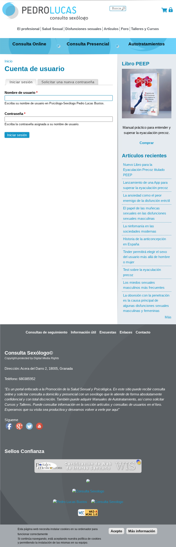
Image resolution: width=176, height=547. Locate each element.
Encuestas (107, 332)
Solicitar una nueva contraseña (67, 82)
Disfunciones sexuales (83, 29)
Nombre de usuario (21, 92)
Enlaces (126, 332)
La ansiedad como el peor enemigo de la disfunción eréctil (146, 197)
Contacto (143, 332)
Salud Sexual (52, 29)
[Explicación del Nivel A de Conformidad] (88, 515)
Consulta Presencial (88, 43)
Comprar (147, 143)
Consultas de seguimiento (46, 332)
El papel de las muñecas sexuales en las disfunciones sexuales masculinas (144, 213)
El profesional (28, 29)
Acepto (116, 531)
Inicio (8, 61)
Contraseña (15, 114)
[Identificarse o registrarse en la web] (171, 10)
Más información (141, 531)
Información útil (83, 332)
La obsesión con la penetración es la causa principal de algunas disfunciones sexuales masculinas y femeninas (146, 303)
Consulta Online (29, 43)
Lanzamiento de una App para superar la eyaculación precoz (145, 184)
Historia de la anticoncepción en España (144, 241)
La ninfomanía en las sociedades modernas (139, 228)
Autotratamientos (146, 43)
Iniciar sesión (23, 82)
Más (168, 317)
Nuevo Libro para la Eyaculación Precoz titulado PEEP (144, 170)
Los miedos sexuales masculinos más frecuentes (144, 284)
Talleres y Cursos (145, 29)
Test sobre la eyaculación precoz (142, 272)
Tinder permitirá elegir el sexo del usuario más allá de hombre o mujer (146, 257)
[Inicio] (45, 19)
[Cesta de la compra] (164, 10)
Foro (125, 29)
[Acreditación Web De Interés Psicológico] (88, 481)
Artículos (111, 29)
